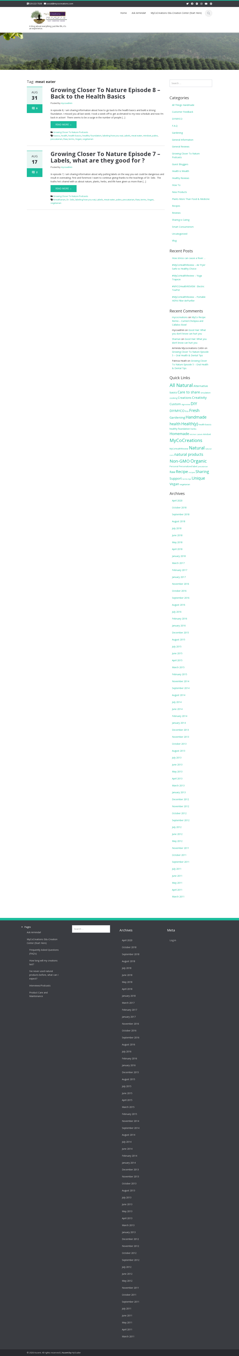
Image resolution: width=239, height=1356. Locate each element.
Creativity (199, 397)
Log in (173, 940)
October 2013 (179, 743)
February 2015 (179, 674)
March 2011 (178, 896)
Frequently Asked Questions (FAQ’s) (44, 951)
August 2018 (178, 521)
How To (176, 185)
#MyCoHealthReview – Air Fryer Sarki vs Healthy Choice (188, 266)
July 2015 (176, 646)
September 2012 (180, 820)
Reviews (176, 212)
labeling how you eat (112, 135)
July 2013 (176, 757)
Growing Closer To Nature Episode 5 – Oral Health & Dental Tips (190, 364)
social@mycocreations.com (59, 3)
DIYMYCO (177, 118)
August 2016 (178, 604)
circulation (206, 392)
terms (71, 139)
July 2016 (176, 611)
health (64, 135)
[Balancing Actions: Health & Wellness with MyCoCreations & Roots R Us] (48, 16)
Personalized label (188, 466)
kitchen (193, 434)
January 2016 (179, 625)
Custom (175, 404)
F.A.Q (175, 125)
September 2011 (180, 861)
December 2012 (180, 799)
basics (57, 135)
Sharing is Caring (180, 219)
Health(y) (189, 423)
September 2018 (180, 514)
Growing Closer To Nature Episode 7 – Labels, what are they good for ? (105, 157)
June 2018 (177, 535)
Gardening (177, 132)
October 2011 (179, 855)
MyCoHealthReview (179, 448)
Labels (127, 135)
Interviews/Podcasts (40, 985)
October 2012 (179, 813)
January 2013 (179, 792)
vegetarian (88, 139)
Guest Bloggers (180, 164)
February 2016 (179, 618)
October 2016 (179, 590)
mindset (147, 135)
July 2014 (176, 702)
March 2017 (178, 563)
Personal (174, 466)
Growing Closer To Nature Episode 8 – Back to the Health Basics (105, 93)
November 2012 (180, 806)
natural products (188, 454)
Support (176, 478)
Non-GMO (180, 461)
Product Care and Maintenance (38, 994)
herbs (193, 428)
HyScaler (76, 1352)
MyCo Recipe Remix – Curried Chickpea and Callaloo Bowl (189, 321)
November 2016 (180, 583)
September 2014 (180, 688)
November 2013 (180, 736)
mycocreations (180, 317)
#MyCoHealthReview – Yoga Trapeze (187, 277)
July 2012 (176, 827)
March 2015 (178, 667)
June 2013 (177, 764)
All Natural (181, 385)
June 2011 (177, 875)
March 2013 (178, 785)
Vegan (78, 139)
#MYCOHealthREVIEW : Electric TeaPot (188, 288)
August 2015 (178, 639)
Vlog (174, 240)
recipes (192, 472)
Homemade (179, 433)
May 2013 (177, 771)
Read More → (63, 124)
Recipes (176, 205)
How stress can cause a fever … (189, 258)
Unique (198, 478)
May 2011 (177, 882)
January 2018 (179, 556)
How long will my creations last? (43, 962)
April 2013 (177, 778)
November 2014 (180, 681)
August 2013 (178, 750)
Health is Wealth (180, 171)
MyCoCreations (186, 440)
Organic (198, 461)
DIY (194, 403)
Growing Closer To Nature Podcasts (70, 132)
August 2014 (178, 695)
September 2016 (180, 597)
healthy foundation (91, 135)
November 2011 (180, 848)
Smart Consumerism (183, 226)
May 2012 (177, 841)
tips (189, 479)
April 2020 (177, 500)
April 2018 (177, 549)
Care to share (189, 392)
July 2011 (176, 868)
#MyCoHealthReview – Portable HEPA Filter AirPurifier (189, 298)
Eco (187, 411)
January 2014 (179, 722)
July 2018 (176, 528)
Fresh (194, 410)
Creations (184, 398)
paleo (155, 135)
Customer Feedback (182, 111)
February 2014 (179, 716)
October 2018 (179, 507)
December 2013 (180, 729)
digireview (185, 404)
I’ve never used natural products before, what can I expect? (43, 975)
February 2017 (179, 570)
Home (123, 12)
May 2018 (177, 542)
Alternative (200, 386)
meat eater (136, 135)
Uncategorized (179, 233)
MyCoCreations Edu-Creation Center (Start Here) (176, 12)
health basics (74, 135)
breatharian (60, 199)
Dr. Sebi (70, 199)
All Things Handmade (183, 105)
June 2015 (177, 653)
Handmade (196, 417)
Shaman (176, 339)
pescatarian (56, 139)
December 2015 (180, 632)
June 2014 (177, 709)
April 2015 (177, 660)
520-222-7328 (35, 3)
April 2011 (177, 889)
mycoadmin (66, 103)
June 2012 (177, 834)
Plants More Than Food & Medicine (191, 199)
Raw (65, 139)
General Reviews (180, 146)
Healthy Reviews (180, 178)
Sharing (202, 471)
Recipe (182, 471)
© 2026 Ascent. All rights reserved (43, 1352)
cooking (173, 398)
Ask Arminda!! (139, 12)
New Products (179, 192)
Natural (197, 448)
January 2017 (179, 577)
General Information (182, 139)
